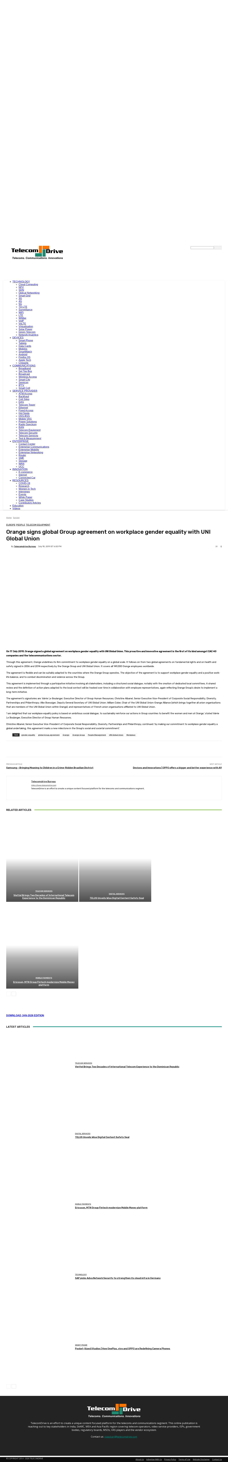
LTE (21, 315)
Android (23, 354)
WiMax (22, 318)
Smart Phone (26, 340)
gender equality (28, 735)
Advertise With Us (154, 1459)
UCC (21, 466)
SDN (21, 290)
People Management (97, 735)
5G (20, 304)
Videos (16, 508)
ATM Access (25, 393)
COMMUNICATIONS (24, 365)
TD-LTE (23, 307)
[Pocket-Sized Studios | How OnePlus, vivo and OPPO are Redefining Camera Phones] (39, 1347)
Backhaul (24, 396)
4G (20, 301)
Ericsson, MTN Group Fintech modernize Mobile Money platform (44, 983)
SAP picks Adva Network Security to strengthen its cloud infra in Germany (118, 1278)
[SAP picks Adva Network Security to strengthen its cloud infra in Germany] (39, 1276)
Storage (23, 461)
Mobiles (23, 349)
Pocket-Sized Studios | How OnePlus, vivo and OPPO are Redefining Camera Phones (122, 1348)
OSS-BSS (24, 416)
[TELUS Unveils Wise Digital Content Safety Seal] (115, 858)
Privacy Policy (170, 1459)
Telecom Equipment (29, 430)
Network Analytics (28, 335)
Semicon (23, 382)
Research (24, 486)
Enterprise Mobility (29, 449)
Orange (66, 735)
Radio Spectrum (27, 424)
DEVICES (18, 337)
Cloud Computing (28, 284)
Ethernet (23, 407)
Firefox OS (24, 357)
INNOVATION (20, 469)
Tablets (23, 343)
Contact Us (217, 1459)
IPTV (21, 385)
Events (22, 494)
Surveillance (25, 309)
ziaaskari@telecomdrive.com (120, 1436)
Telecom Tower (27, 405)
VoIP (21, 321)
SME (21, 458)
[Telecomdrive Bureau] (8, 546)
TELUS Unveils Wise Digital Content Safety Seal (117, 898)
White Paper (25, 497)
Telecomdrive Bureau (25, 546)
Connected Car (27, 477)
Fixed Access (26, 410)
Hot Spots (24, 413)
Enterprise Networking (31, 452)
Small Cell (24, 388)
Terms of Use (184, 1459)
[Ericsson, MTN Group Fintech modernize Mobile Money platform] (42, 945)
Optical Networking (29, 293)
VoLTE (22, 323)
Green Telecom (27, 332)
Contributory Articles (30, 503)
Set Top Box (25, 371)
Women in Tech (27, 489)
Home (9, 517)
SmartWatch (25, 351)
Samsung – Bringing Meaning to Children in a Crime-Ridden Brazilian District (49, 767)
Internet (23, 475)
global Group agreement (49, 735)
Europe (16, 517)
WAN (21, 463)
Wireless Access (28, 377)
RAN (21, 427)
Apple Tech (25, 360)
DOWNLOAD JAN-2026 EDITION (25, 1015)
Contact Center (27, 444)
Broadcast (24, 374)
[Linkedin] (38, 793)
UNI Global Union (116, 735)
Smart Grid (24, 295)
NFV (21, 287)
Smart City (24, 379)
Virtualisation (26, 326)
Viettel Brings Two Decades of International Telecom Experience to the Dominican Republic (43, 896)
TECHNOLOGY (21, 281)
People (20, 525)
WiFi (21, 312)
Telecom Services (28, 435)
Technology (81, 1274)
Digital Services (117, 894)
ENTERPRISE (20, 441)
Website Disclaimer (201, 1459)
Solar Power (25, 329)
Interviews (24, 491)
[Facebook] (32, 793)
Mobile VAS (25, 419)
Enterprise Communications (34, 447)
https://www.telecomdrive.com (43, 785)
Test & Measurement (30, 438)
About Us (140, 1459)
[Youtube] (48, 793)
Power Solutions (28, 421)
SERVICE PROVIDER (24, 391)
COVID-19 (24, 483)
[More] (84, 557)
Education (18, 505)
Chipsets (23, 363)
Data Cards (25, 346)
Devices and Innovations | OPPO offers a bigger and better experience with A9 (177, 767)
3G (20, 298)
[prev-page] (8, 994)
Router (22, 455)
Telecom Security (28, 433)
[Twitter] (43, 793)
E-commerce (26, 472)
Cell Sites (24, 399)
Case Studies (26, 500)
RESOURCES (20, 480)
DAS (21, 402)
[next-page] (14, 994)
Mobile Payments (44, 978)
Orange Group (78, 735)
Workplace (130, 735)
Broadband (25, 368)
